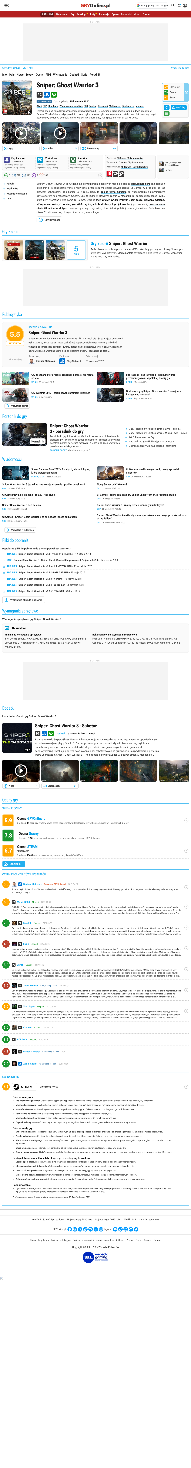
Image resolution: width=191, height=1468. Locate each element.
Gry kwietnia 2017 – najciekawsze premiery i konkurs (48, 395)
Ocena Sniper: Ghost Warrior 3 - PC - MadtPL (95, 928)
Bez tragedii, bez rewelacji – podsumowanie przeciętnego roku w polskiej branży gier (143, 378)
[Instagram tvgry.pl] (125, 1229)
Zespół (130, 1240)
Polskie (92, 106)
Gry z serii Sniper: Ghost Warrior (95, 250)
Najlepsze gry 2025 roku (108, 1219)
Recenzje (104, 14)
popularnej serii (140, 183)
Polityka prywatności (83, 1240)
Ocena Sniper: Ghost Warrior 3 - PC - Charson (95, 1028)
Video (137, 14)
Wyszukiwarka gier (180, 67)
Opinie (115, 14)
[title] (95, 1088)
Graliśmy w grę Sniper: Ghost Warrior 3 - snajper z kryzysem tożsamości (143, 395)
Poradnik (95, 74)
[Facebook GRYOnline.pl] (69, 1229)
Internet (140, 106)
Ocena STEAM (95, 851)
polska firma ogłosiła (113, 191)
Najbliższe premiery (149, 1219)
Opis (11, 74)
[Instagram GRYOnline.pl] (75, 1229)
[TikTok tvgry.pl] (120, 1229)
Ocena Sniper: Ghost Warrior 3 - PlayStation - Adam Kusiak (95, 1065)
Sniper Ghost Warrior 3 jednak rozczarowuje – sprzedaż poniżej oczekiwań (48, 486)
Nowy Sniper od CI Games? (143, 486)
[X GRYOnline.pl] (80, 1229)
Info (4, 74)
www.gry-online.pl (11, 67)
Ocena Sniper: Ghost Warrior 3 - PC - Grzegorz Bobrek (95, 1053)
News (20, 74)
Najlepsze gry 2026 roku (79, 1219)
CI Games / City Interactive (130, 158)
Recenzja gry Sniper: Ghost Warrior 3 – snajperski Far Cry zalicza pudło (95, 339)
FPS (86, 106)
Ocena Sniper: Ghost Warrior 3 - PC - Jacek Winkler (95, 991)
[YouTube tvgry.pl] (115, 1229)
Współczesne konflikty (71, 106)
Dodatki (74, 74)
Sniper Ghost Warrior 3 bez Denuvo (48, 507)
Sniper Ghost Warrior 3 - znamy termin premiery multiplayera (143, 507)
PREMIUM (47, 14)
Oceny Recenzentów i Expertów (95, 821)
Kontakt (147, 1240)
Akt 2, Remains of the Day (141, 437)
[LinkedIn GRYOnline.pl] (96, 1229)
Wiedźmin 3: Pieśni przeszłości (48, 1219)
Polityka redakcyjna (61, 1240)
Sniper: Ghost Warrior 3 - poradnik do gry (95, 437)
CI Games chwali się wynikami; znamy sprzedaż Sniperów (143, 473)
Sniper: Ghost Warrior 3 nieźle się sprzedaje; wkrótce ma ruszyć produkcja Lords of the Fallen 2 (143, 519)
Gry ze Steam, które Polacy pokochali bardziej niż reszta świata (48, 378)
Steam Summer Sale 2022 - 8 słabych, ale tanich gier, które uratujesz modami (48, 473)
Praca (138, 1240)
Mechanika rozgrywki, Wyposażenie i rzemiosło (152, 445)
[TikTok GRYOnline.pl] (85, 1229)
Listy (92, 14)
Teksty (30, 74)
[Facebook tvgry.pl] (136, 1229)
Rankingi (81, 14)
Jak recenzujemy (15, 359)
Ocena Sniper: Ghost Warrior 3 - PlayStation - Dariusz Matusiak (95, 888)
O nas (33, 1240)
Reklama (119, 1240)
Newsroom (62, 14)
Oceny (39, 74)
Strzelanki (103, 106)
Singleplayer (128, 106)
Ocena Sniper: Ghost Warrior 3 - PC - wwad (95, 970)
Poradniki (126, 14)
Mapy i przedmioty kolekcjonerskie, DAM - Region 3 (155, 428)
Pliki (48, 74)
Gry (72, 14)
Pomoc (157, 1240)
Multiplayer (115, 106)
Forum (146, 14)
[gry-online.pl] (95, 6)
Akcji (31, 67)
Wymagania (60, 74)
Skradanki (53, 106)
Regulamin (43, 1240)
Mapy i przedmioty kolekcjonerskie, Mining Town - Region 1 (159, 432)
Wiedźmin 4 (130, 1219)
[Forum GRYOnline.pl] (101, 1229)
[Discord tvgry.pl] (131, 1229)
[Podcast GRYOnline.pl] (90, 1229)
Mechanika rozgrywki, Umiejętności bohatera (151, 441)
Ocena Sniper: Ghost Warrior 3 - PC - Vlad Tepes (95, 1012)
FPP (45, 106)
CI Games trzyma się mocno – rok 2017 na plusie (48, 496)
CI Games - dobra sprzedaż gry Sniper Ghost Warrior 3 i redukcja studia (143, 496)
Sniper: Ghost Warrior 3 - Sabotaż (95, 740)
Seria (84, 74)
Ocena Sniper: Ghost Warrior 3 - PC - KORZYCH (95, 1041)
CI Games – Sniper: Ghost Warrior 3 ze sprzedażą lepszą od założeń (48, 519)
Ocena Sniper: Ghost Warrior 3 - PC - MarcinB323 (95, 907)
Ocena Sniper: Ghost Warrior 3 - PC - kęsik (95, 949)
